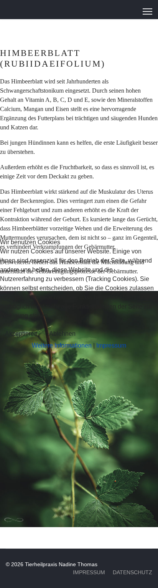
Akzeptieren (21, 333)
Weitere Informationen (62, 345)
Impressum (111, 345)
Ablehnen (62, 333)
